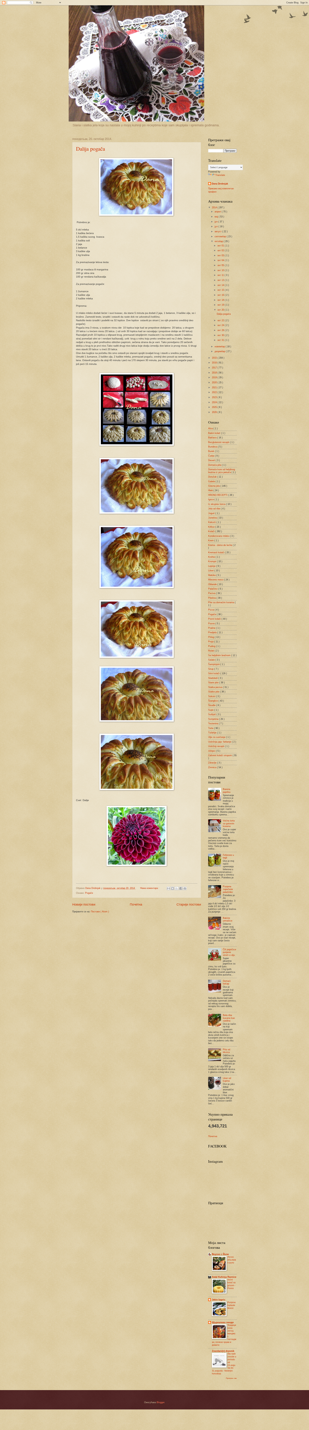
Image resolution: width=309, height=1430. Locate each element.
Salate (211, 659)
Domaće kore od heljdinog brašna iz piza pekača (221, 470)
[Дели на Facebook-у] (181, 888)
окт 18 (221, 300)
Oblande (212, 584)
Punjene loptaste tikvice (231, 1305)
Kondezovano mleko (219, 536)
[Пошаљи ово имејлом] (168, 888)
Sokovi (212, 696)
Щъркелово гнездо (223, 1322)
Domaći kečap (227, 982)
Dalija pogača (90, 148)
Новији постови (83, 904)
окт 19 (221, 304)
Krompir (212, 561)
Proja (211, 641)
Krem (211, 540)
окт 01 (221, 245)
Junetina (213, 517)
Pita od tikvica (226, 1051)
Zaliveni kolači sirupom (220, 755)
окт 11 (221, 275)
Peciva (212, 593)
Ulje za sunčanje (217, 737)
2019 (215, 377)
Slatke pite (214, 691)
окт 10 (221, 270)
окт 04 (221, 260)
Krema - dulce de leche (220, 545)
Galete (212, 481)
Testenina (213, 723)
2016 (215, 362)
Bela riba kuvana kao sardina (229, 1018)
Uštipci (212, 751)
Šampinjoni (214, 664)
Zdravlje (212, 762)
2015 (215, 357)
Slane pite (213, 682)
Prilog (211, 637)
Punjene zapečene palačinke (228, 889)
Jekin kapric (218, 1299)
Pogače (89, 893)
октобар (219, 241)
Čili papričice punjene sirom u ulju (229, 952)
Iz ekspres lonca (217, 504)
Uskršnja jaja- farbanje (220, 741)
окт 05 (221, 265)
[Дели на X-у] (176, 888)
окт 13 (221, 280)
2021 (215, 387)
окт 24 (221, 325)
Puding (212, 646)
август (218, 231)
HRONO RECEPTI (218, 495)
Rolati (211, 650)
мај (217, 216)
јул (217, 226)
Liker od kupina (227, 1079)
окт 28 (221, 330)
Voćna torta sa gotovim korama (229, 823)
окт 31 (221, 340)
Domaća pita (215, 465)
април (218, 211)
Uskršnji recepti (216, 746)
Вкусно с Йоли (220, 1254)
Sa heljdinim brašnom (219, 655)
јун (216, 221)
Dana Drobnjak (220, 183)
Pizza (211, 609)
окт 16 (221, 295)
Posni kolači (215, 618)
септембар (221, 236)
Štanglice (213, 700)
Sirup (211, 669)
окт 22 (221, 320)
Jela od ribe (214, 508)
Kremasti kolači (216, 552)
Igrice (211, 499)
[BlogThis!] (172, 888)
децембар (220, 351)
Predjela (212, 632)
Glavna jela (214, 486)
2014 (215, 207)
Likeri (211, 570)
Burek (211, 451)
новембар (220, 346)
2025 (215, 407)
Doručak (212, 476)
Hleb (211, 490)
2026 (215, 412)
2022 (215, 392)
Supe (211, 710)
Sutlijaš (212, 714)
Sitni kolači (214, 673)
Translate (220, 175)
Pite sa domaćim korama (221, 602)
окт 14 (221, 285)
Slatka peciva (215, 687)
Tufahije (212, 732)
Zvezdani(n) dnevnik (223, 1351)
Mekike (212, 575)
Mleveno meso (216, 579)
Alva (211, 428)
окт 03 (221, 255)
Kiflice (211, 527)
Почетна (136, 904)
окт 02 (221, 250)
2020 (215, 382)
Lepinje (212, 566)
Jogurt (211, 513)
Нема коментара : (150, 888)
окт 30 (221, 335)
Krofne (212, 557)
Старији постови (188, 904)
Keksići (212, 522)
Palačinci (213, 588)
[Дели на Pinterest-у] (185, 888)
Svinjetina (213, 719)
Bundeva (213, 446)
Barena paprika (226, 790)
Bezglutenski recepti (219, 442)
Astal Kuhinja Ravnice (224, 1277)
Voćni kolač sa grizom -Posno (231, 1284)
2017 (215, 367)
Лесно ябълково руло (231, 1260)
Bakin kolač (214, 433)
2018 (215, 372)
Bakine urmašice (227, 919)
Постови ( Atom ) (100, 911)
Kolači (211, 531)
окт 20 (221, 309)
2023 (215, 397)
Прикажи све (231, 1378)
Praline (212, 628)
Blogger (160, 1402)
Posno (211, 623)
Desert (212, 460)
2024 (215, 402)
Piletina (212, 598)
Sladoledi (213, 678)
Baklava (212, 437)
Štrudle (212, 705)
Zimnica (212, 767)
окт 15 (221, 290)
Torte (211, 728)
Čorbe (211, 455)
